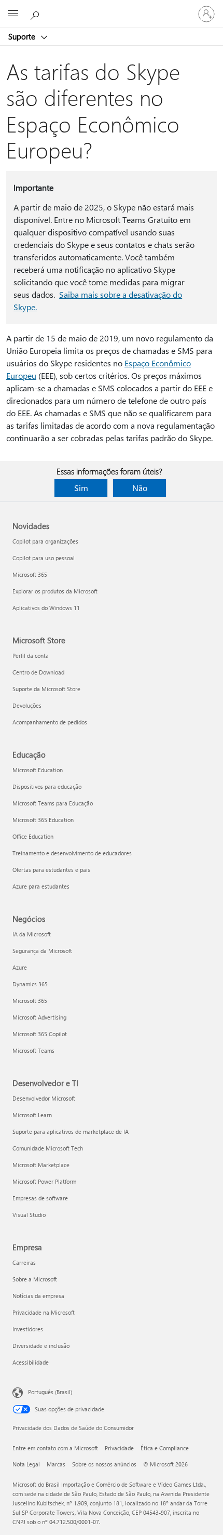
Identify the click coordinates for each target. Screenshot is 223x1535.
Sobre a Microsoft (34, 1279)
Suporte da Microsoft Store (46, 689)
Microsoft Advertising (39, 1017)
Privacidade (119, 1448)
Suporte (22, 36)
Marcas (56, 1464)
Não (139, 487)
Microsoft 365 (29, 574)
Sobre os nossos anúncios (104, 1464)
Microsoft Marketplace (40, 1165)
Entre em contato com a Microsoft (55, 1448)
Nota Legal (26, 1464)
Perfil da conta (30, 655)
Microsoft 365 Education (43, 820)
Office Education (32, 836)
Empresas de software (40, 1198)
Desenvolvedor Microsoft (43, 1098)
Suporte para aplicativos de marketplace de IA (70, 1131)
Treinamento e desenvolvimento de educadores (72, 853)
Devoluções (26, 705)
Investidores (27, 1329)
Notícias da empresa (38, 1296)
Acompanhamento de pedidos (49, 722)
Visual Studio (29, 1215)
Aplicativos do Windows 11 (46, 608)
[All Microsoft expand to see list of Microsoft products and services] (13, 14)
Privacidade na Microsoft (43, 1312)
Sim (81, 487)
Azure (19, 967)
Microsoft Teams (33, 1050)
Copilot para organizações (45, 541)
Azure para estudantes (40, 886)
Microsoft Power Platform (44, 1181)
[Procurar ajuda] (36, 13)
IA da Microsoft (31, 934)
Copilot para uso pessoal (43, 558)
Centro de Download (38, 672)
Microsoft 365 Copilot (39, 1034)
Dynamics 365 (30, 984)
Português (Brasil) (50, 1392)
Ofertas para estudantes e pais (51, 870)
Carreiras (24, 1262)
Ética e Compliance (165, 1448)
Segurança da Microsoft (42, 951)
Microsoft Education (37, 770)
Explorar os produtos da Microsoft (54, 591)
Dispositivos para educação (46, 786)
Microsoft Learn (32, 1115)
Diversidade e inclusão (40, 1345)
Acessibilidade (30, 1362)
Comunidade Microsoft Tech (47, 1148)
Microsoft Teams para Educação (52, 803)
